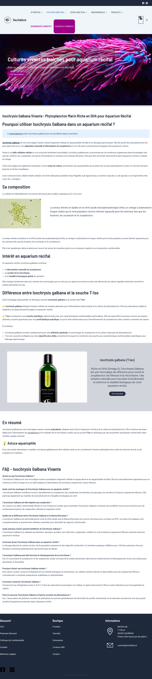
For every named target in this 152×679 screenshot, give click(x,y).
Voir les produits (17, 74)
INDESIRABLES (98, 12)
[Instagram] (147, 3)
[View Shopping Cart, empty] (140, 20)
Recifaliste (19, 20)
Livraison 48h (59, 647)
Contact (56, 654)
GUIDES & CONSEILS (64, 26)
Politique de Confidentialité (12, 640)
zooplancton (33, 432)
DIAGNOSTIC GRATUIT (41, 26)
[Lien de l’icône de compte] (147, 20)
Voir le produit (117, 394)
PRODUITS (116, 12)
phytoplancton (16, 133)
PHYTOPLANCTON (55, 12)
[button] (41, 12)
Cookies (3, 647)
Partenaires (58, 640)
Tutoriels (56, 633)
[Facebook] (143, 3)
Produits (56, 626)
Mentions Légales (8, 654)
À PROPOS (35, 12)
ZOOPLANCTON (77, 12)
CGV (2, 626)
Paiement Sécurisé (8, 633)
